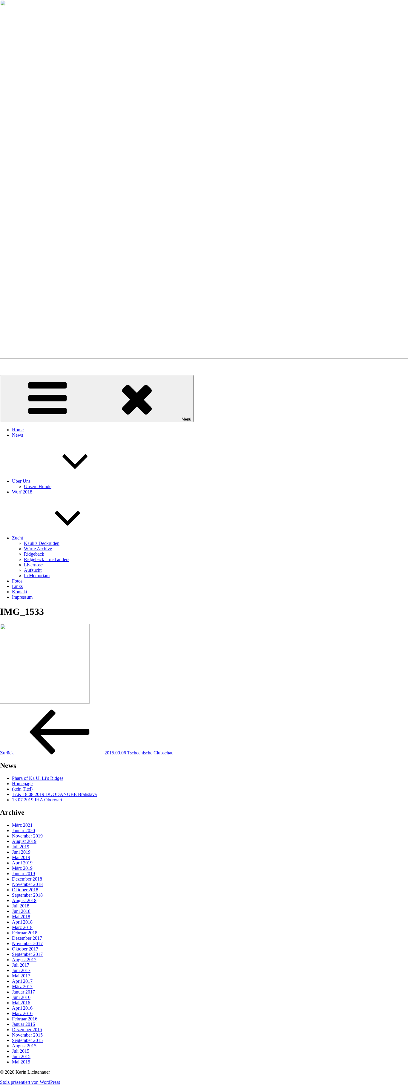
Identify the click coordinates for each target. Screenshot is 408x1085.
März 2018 (22, 927)
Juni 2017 (21, 970)
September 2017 (27, 954)
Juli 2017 (20, 965)
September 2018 (27, 895)
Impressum (22, 597)
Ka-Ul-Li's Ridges (17, 367)
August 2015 (24, 1045)
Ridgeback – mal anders (46, 559)
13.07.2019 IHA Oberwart (37, 799)
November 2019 (27, 835)
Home (18, 429)
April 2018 (22, 921)
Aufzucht (33, 570)
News (17, 435)
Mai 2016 (21, 1002)
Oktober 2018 (25, 889)
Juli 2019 (20, 846)
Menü (186, 419)
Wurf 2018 (22, 491)
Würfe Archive (38, 548)
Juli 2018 (20, 905)
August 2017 (24, 959)
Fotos (17, 580)
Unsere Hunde (37, 486)
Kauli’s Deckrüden (41, 543)
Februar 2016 (24, 1018)
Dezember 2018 (27, 878)
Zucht (17, 537)
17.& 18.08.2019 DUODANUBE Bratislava (54, 794)
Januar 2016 (23, 1024)
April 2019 (22, 862)
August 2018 (24, 900)
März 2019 (22, 868)
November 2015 (27, 1034)
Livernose (33, 564)
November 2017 (27, 943)
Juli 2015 (20, 1051)
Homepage (22, 783)
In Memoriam (37, 575)
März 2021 (22, 825)
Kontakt (19, 591)
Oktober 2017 (25, 948)
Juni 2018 (21, 911)
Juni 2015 (21, 1056)
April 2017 (22, 981)
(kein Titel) (22, 788)
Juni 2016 (21, 997)
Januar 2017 (23, 991)
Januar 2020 (23, 830)
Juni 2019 (21, 852)
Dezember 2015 (27, 1029)
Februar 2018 (24, 932)
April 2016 (22, 1008)
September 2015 (27, 1040)
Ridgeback (34, 554)
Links (17, 586)
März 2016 (22, 1013)
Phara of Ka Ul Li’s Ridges (37, 778)
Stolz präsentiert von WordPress (30, 1082)
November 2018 (27, 884)
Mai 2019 (21, 857)
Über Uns (21, 481)
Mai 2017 (21, 975)
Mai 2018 (21, 916)
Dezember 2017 (27, 938)
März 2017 (22, 986)
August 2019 (24, 841)
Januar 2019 (23, 873)
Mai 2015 (21, 1061)
